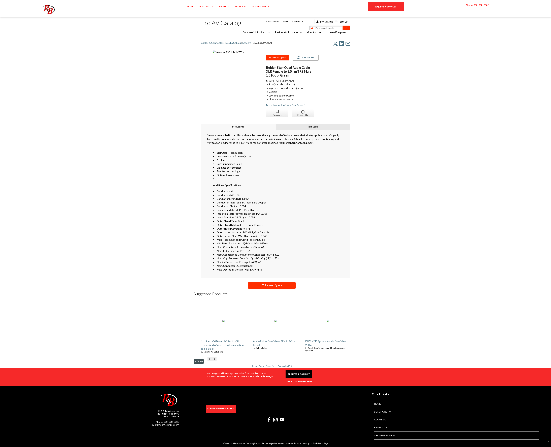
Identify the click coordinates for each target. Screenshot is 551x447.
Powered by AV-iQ (285, 366)
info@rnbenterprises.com (165, 424)
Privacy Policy (271, 366)
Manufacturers (315, 32)
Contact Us (297, 21)
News (285, 21)
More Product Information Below (285, 105)
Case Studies (272, 21)
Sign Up (344, 21)
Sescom (246, 42)
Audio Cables (233, 42)
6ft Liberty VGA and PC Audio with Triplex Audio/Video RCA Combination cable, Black (222, 345)
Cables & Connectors (213, 42)
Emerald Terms (258, 366)
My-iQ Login (326, 21)
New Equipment (338, 32)
